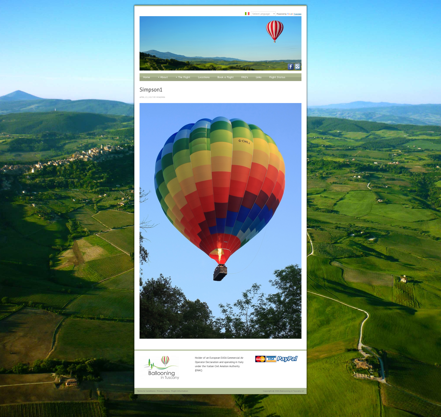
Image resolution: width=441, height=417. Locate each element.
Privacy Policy (163, 391)
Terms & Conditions (146, 391)
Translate (297, 14)
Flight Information (179, 391)
